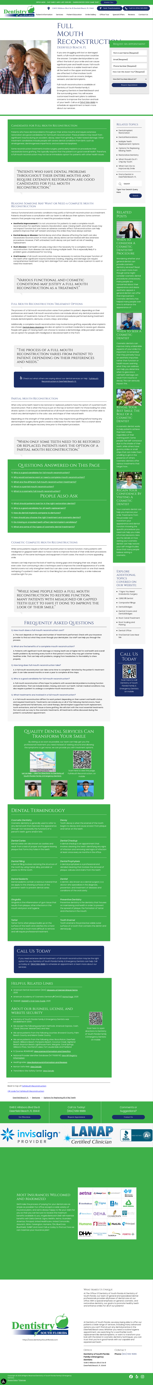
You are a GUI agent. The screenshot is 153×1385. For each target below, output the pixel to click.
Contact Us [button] (143, 14)
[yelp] (137, 1377)
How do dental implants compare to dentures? (37, 512)
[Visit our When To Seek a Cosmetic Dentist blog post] (129, 329)
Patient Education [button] (74, 14)
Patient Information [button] (44, 14)
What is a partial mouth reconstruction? (34, 486)
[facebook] (131, 1377)
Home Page (67, 996)
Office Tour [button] (104, 14)
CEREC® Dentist (126, 598)
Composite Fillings (127, 602)
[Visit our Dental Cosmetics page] (59, 796)
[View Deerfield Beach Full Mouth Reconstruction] (25, 93)
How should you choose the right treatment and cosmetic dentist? (47, 517)
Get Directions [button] (24, 1117)
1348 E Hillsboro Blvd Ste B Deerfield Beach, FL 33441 (73, 8)
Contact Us (128, 1117)
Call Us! (138, 8)
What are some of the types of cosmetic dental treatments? (44, 526)
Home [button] (21, 14)
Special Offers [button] (119, 14)
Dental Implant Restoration (126, 131)
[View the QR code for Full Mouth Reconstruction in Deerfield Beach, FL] (82, 768)
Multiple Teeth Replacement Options (129, 142)
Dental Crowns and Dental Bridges (128, 612)
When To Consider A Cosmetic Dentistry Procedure (126, 247)
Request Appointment (76, 1117)
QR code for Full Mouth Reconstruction (26, 1091)
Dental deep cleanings (33, 327)
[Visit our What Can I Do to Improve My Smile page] (85, 796)
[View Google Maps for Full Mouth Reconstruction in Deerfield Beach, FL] (43, 771)
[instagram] (143, 1377)
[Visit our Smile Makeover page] (33, 796)
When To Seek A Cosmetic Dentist (129, 334)
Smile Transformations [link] (111, 8)
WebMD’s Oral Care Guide (33, 1001)
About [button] (29, 14)
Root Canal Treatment (129, 618)
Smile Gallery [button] (90, 14)
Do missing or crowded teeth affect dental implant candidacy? (45, 522)
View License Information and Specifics (52, 1051)
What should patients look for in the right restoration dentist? (44, 503)
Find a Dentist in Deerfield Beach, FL (127, 175)
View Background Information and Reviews (47, 1062)
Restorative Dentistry (129, 155)
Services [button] (59, 14)
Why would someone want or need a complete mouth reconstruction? (49, 477)
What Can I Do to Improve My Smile (127, 167)
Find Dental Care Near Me (129, 636)
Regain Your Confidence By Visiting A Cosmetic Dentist (129, 497)
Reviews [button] (131, 14)
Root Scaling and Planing (127, 623)
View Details (35, 1066)
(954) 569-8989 (87, 102)
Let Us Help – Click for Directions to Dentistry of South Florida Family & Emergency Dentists (43, 774)
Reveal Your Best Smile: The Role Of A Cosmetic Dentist (128, 414)
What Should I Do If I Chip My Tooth (128, 160)
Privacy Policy (13, 1380)
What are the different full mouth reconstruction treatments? (45, 482)
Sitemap (22, 1380)
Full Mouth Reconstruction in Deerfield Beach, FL (70, 380)
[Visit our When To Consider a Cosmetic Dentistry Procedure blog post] (129, 237)
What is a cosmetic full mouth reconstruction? (37, 491)
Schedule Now (108, 2)
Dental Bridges (125, 606)
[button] (3, 1381)
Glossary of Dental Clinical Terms (62, 990)
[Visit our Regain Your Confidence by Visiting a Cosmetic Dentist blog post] (129, 488)
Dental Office (125, 630)
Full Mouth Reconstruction (34, 1086)
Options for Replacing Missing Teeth (129, 149)
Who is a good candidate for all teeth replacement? (40, 508)
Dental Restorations (128, 137)
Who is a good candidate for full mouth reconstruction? (42, 472)
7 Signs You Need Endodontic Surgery (128, 592)
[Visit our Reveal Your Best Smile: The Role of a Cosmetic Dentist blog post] (129, 405)
